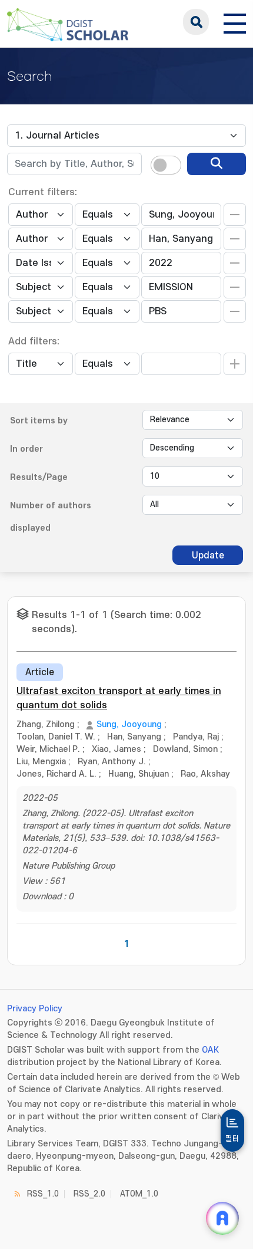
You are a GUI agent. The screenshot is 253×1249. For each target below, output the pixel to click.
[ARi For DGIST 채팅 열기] (222, 1218)
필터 (232, 1139)
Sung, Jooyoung (129, 724)
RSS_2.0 (89, 1193)
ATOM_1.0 (139, 1193)
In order (26, 449)
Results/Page (39, 477)
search (196, 22)
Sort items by (39, 421)
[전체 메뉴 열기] (235, 22)
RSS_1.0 (43, 1193)
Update (208, 555)
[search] (216, 164)
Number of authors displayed (50, 517)
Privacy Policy (34, 1009)
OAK (210, 1050)
